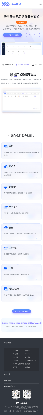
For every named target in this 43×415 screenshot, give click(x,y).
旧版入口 (28, 350)
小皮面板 (15, 350)
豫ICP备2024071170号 (31, 411)
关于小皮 (15, 367)
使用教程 (28, 364)
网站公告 (15, 354)
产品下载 (15, 360)
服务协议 (28, 357)
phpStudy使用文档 (18, 364)
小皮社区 (15, 357)
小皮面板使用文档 (30, 360)
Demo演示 (33, 35)
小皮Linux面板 (13, 35)
